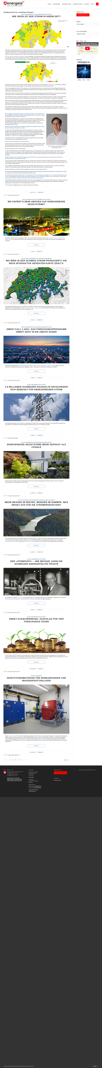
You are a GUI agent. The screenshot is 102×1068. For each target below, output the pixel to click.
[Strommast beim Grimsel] (36, 407)
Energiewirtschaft (30, 14)
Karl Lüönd (19, 597)
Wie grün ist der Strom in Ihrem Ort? (36, 16)
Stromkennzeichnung (51, 84)
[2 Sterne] (4, 195)
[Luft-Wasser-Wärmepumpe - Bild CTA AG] (36, 465)
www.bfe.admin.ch (32, 791)
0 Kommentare (40, 192)
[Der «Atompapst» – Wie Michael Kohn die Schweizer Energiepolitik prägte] (36, 581)
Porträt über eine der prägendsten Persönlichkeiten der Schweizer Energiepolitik (22, 599)
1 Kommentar (39, 377)
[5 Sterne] (7, 195)
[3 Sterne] (5, 195)
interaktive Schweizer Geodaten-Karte (32, 307)
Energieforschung (31, 199)
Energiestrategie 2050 (13, 736)
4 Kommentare (39, 251)
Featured (49, 14)
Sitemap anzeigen (57, 780)
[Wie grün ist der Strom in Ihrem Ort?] (36, 34)
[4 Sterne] (6, 195)
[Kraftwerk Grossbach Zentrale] (36, 709)
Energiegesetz (40, 737)
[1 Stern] (3, 195)
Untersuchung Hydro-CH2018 (11, 541)
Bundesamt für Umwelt (29, 541)
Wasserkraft (52, 500)
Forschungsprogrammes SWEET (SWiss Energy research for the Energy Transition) (37, 365)
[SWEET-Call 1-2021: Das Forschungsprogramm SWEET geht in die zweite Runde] (36, 349)
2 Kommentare (40, 609)
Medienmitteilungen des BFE (87, 769)
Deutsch (23, 14)
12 (20, 759)
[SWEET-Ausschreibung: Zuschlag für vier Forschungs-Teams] (36, 639)
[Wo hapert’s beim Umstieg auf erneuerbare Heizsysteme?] (36, 222)
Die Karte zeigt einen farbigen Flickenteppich (15, 56)
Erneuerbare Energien (41, 14)
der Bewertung (10, 101)
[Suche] (97, 4)
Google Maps (31, 777)
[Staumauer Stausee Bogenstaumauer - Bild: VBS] (36, 522)
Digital (27, 258)
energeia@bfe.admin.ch (33, 789)
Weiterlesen (36, 244)
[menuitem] (49, 4)
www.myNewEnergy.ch (14, 135)
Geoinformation (48, 258)
